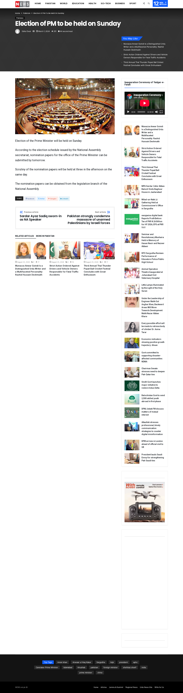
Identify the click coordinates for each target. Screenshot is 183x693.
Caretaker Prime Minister (47, 667)
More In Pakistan (45, 236)
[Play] (128, 111)
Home (17, 13)
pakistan (94, 667)
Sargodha (101, 662)
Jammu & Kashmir (116, 687)
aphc (135, 662)
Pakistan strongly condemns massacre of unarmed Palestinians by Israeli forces (88, 218)
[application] (145, 103)
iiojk (112, 662)
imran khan (62, 662)
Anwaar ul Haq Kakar (82, 662)
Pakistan (26, 13)
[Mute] (156, 111)
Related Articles (24, 236)
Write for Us (159, 687)
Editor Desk (26, 31)
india (144, 667)
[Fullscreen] (161, 111)
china (100, 672)
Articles (104, 687)
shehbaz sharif (129, 667)
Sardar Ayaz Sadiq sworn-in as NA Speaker (41, 216)
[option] (30, 258)
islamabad (67, 667)
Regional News (132, 687)
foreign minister (111, 667)
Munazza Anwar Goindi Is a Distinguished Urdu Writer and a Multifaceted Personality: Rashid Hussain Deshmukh (144, 47)
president (123, 662)
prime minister (85, 672)
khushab (81, 667)
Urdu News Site (146, 687)
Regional (41, 258)
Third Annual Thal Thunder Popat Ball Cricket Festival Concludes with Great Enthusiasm (143, 63)
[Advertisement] (145, 583)
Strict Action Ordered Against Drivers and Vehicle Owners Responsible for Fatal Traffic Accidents (146, 56)
